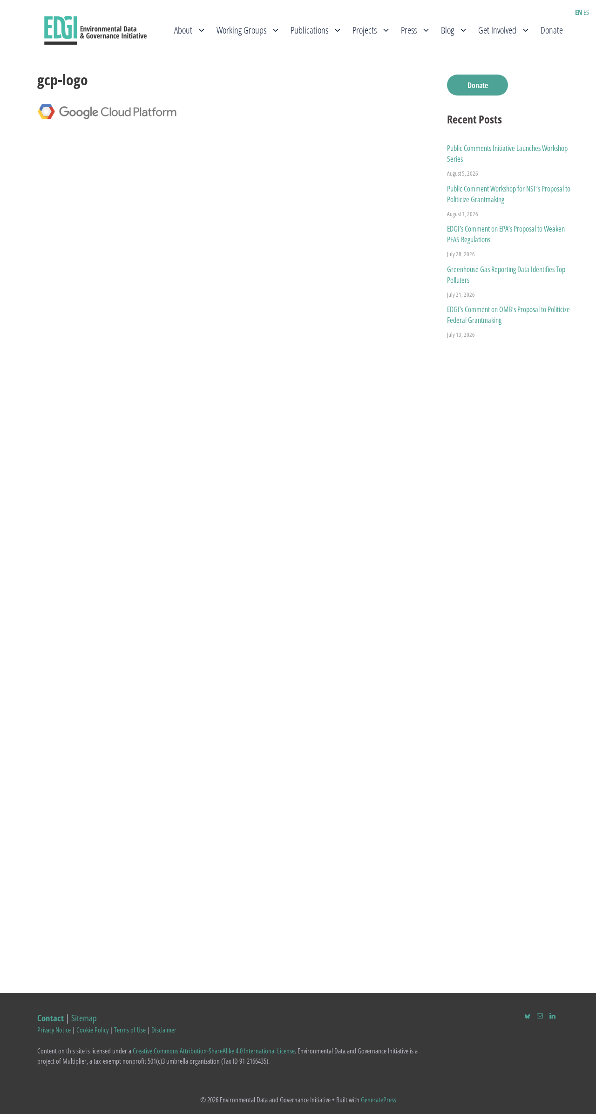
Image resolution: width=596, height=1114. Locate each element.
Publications (309, 30)
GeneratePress (378, 1099)
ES (586, 12)
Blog (447, 30)
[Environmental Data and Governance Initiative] (95, 29)
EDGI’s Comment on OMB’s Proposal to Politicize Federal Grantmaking (508, 314)
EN (578, 12)
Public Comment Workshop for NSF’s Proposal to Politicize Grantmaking (508, 194)
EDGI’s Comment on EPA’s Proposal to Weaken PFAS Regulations (506, 234)
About (183, 30)
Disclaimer (163, 1029)
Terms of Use (130, 1029)
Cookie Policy (92, 1029)
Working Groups (241, 30)
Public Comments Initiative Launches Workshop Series (507, 153)
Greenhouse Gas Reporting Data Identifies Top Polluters (506, 274)
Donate (552, 30)
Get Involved (497, 30)
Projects (364, 30)
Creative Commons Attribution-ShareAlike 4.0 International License (214, 1050)
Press (409, 30)
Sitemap (84, 1018)
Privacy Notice (54, 1029)
